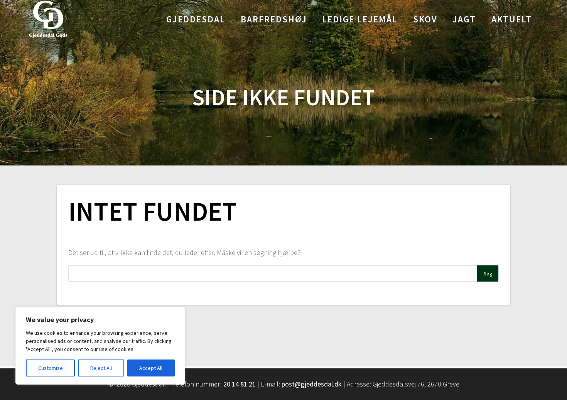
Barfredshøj (274, 19)
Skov (425, 19)
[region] (100, 346)
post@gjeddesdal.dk (312, 384)
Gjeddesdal (195, 19)
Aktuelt (511, 19)
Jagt (464, 19)
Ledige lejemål (360, 19)
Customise (50, 368)
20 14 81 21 (239, 384)
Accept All (150, 368)
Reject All (101, 368)
